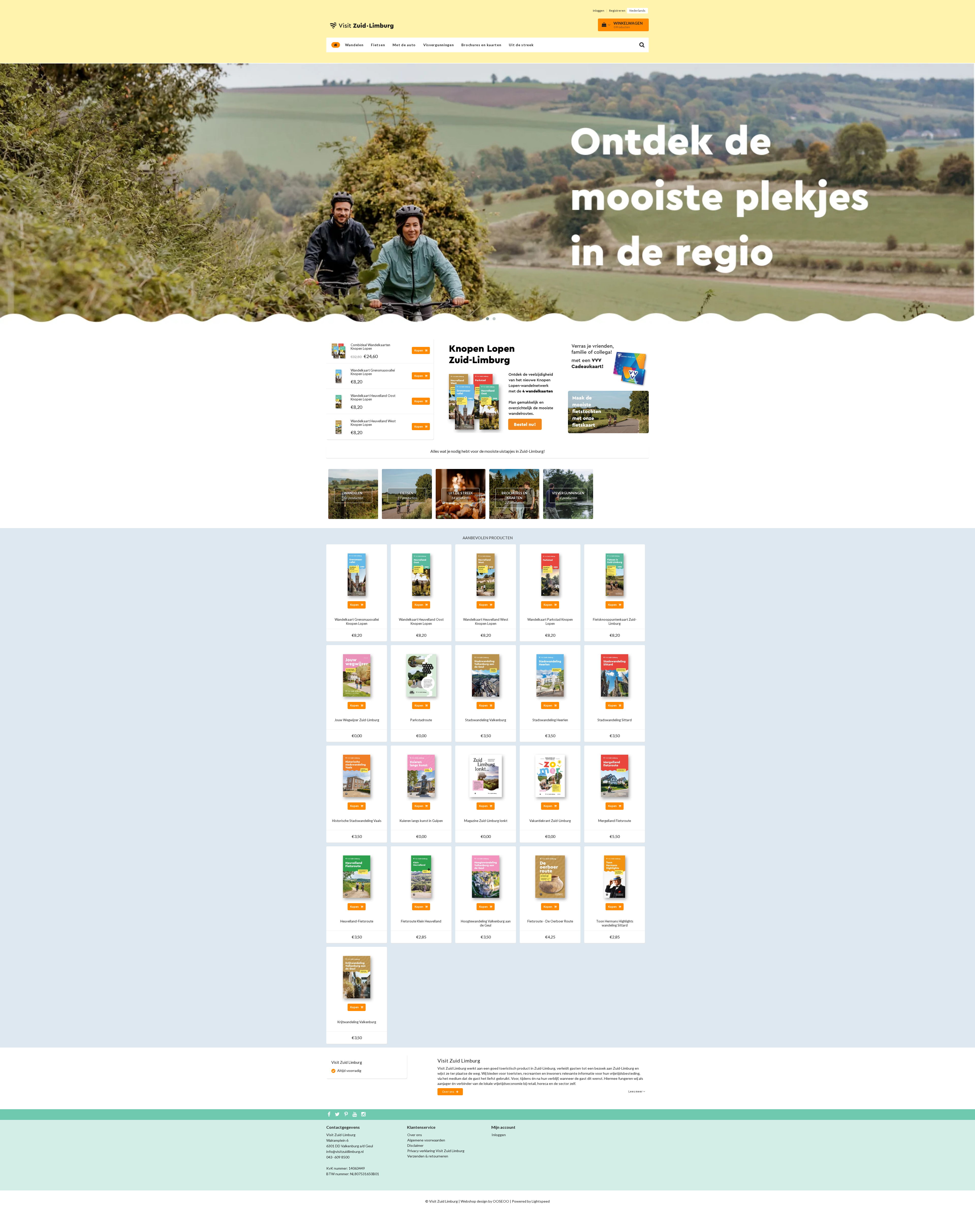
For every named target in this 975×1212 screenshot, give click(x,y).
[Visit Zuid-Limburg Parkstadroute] (421, 675)
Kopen (419, 350)
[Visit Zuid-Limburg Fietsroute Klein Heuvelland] (421, 876)
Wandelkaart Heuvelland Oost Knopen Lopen (373, 397)
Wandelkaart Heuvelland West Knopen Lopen (373, 423)
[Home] (335, 45)
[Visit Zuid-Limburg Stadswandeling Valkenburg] (485, 675)
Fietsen (378, 45)
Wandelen (354, 45)
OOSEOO (501, 1201)
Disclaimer (415, 1145)
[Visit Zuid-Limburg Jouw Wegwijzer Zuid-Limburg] (356, 675)
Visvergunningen (438, 45)
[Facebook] (330, 1114)
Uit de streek (521, 45)
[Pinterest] (346, 1114)
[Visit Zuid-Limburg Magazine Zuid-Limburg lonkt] (485, 775)
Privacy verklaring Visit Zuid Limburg (435, 1151)
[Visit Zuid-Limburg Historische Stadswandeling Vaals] (356, 775)
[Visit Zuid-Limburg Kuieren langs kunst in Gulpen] (421, 775)
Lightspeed (541, 1201)
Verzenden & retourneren (427, 1156)
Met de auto (404, 45)
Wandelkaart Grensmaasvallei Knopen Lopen (373, 372)
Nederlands (637, 10)
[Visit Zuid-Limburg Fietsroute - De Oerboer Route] (550, 876)
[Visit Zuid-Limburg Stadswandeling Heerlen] (550, 675)
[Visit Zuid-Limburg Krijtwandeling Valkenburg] (356, 976)
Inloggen (598, 10)
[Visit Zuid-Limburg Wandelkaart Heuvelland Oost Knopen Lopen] (338, 400)
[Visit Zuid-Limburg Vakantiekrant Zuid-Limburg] (550, 775)
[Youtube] (355, 1114)
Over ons (448, 1091)
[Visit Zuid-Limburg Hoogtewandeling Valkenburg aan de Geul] (485, 876)
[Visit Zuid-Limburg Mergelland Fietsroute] (614, 775)
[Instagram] (364, 1114)
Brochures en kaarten (481, 45)
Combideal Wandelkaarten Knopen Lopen (370, 346)
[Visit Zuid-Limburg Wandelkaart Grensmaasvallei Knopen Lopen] (338, 375)
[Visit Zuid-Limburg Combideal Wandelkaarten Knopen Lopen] (338, 349)
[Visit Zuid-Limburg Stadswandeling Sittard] (614, 675)
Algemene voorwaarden (426, 1140)
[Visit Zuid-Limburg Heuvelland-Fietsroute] (356, 876)
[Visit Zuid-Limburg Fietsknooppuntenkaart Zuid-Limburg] (614, 574)
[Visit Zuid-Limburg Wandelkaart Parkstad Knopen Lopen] (550, 574)
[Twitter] (338, 1114)
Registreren (617, 10)
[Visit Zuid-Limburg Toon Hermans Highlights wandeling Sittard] (614, 876)
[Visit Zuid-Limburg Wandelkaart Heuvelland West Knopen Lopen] (338, 425)
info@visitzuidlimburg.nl (345, 1151)
